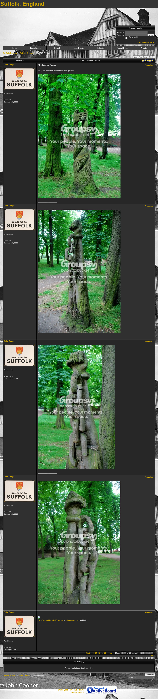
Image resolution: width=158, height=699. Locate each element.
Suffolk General (26, 53)
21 (105, 653)
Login (151, 35)
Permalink (149, 65)
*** (152, 656)
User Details (79, 48)
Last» (112, 653)
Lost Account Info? (145, 42)
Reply (151, 57)
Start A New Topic (140, 57)
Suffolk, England (10, 53)
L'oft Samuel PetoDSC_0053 (50, 620)
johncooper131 (72, 620)
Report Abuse (77, 693)
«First (87, 653)
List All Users (35, 48)
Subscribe (150, 675)
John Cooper (9, 65)
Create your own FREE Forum (71, 690)
